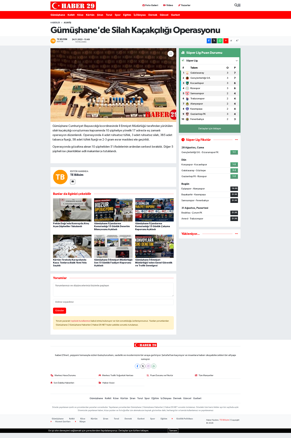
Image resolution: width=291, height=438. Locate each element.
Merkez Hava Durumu (65, 375)
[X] (142, 366)
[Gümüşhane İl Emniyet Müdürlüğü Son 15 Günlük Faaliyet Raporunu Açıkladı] (113, 246)
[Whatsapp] (153, 366)
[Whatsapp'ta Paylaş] (220, 40)
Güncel (164, 15)
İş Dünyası (140, 15)
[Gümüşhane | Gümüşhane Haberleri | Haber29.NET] (73, 5)
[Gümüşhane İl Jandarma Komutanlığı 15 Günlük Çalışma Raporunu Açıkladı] (154, 210)
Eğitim (127, 15)
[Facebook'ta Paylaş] (209, 40)
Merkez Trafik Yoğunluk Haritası (117, 375)
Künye (82, 422)
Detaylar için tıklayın (209, 128)
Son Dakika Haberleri (64, 383)
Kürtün (90, 15)
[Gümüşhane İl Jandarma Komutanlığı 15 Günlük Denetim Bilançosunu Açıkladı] (113, 210)
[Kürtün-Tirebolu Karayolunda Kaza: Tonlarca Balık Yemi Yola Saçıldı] (72, 246)
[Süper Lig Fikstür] (236, 140)
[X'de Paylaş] (214, 40)
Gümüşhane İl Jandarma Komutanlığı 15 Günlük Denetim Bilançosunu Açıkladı (112, 226)
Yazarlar (186, 5)
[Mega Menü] (239, 5)
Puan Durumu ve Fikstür (161, 375)
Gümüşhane (57, 15)
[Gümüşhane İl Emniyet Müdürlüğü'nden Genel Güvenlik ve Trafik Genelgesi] (154, 246)
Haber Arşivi (108, 383)
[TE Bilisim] (60, 177)
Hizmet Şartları (62, 422)
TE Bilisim (76, 174)
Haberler (55, 23)
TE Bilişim (224, 420)
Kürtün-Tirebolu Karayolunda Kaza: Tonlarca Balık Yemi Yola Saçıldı (70, 263)
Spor (118, 15)
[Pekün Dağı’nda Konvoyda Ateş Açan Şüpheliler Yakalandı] (72, 210)
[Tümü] (236, 234)
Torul (109, 15)
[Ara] (236, 5)
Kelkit (71, 15)
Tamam (173, 430)
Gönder (59, 310)
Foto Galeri (151, 5)
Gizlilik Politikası (184, 419)
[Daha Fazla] (225, 40)
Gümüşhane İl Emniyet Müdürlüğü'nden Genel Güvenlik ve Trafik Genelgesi (153, 263)
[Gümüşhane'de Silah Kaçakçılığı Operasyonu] (113, 85)
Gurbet (175, 15)
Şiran (100, 15)
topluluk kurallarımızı (80, 321)
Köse (80, 15)
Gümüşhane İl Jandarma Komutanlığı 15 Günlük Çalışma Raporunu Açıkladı (152, 226)
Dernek (152, 15)
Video (169, 5)
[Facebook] (137, 366)
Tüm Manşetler (206, 375)
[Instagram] (148, 366)
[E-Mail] (72, 181)
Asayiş (67, 23)
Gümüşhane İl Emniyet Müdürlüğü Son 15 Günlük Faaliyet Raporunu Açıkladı (113, 263)
